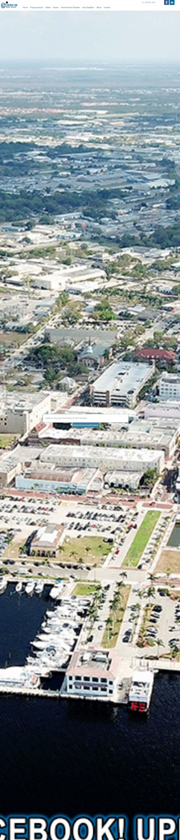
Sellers (48, 7)
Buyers (56, 7)
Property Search (36, 7)
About (99, 7)
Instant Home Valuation (70, 7)
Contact (107, 7)
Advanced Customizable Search (85, 425)
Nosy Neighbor (88, 7)
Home (25, 7)
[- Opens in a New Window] (166, 2)
